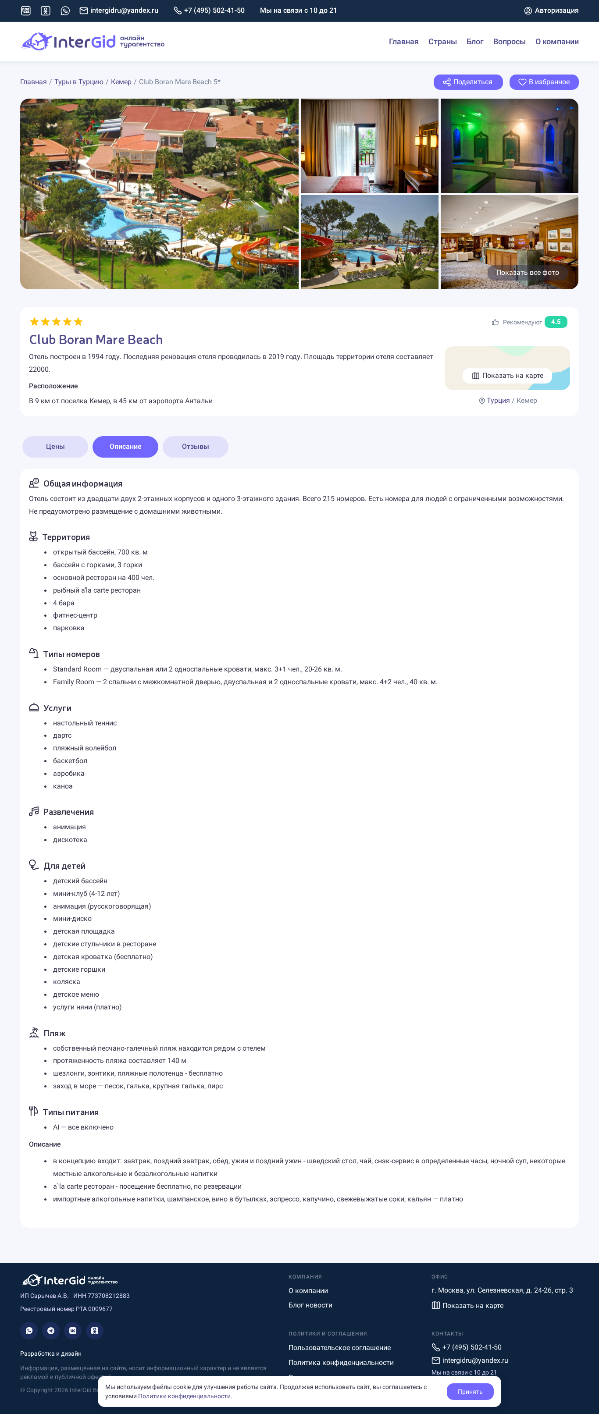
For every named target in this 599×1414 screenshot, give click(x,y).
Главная (404, 41)
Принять (470, 1391)
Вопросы (509, 41)
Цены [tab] (55, 446)
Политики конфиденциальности (184, 1396)
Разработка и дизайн (51, 1353)
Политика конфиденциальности (341, 1362)
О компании (557, 41)
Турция (498, 400)
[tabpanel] (299, 848)
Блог (475, 41)
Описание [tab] (126, 446)
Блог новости (310, 1305)
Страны (442, 41)
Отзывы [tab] (195, 446)
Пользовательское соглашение (340, 1347)
